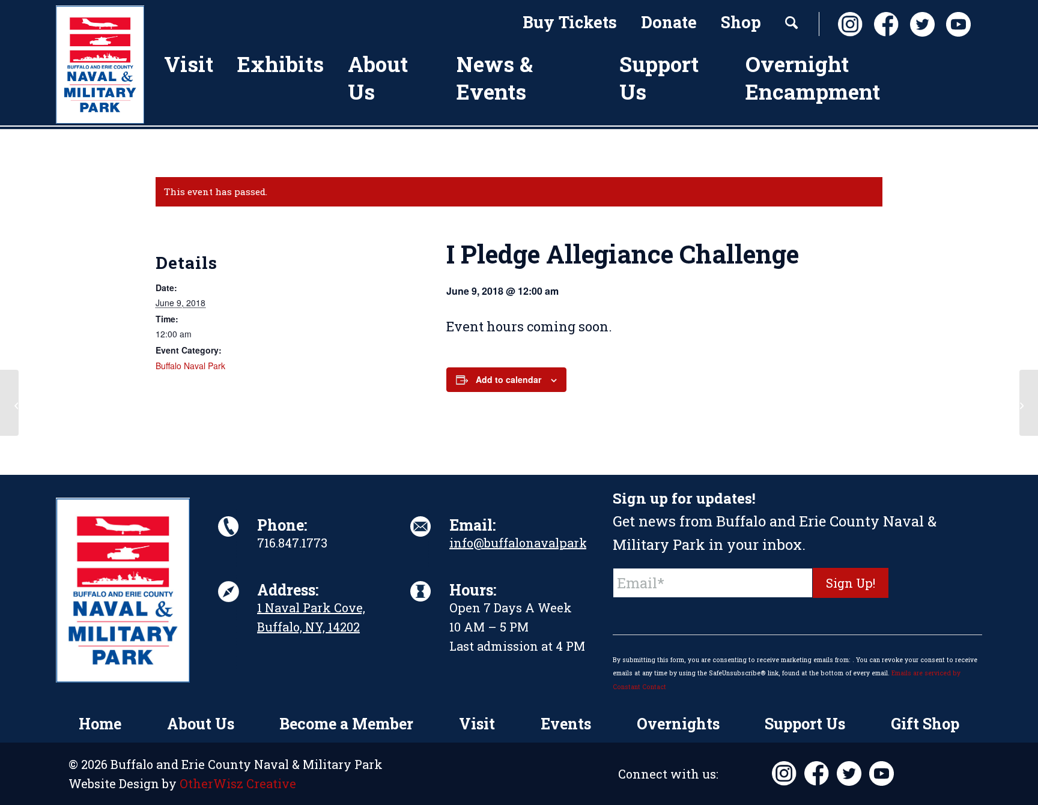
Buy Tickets (570, 21)
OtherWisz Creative (238, 783)
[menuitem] (570, 24)
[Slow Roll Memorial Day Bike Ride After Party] (9, 403)
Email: (472, 525)
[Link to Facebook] (883, 24)
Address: (287, 590)
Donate (669, 21)
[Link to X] (919, 24)
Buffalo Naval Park (190, 366)
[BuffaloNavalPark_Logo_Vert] (100, 64)
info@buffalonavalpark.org (529, 542)
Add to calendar (508, 379)
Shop (741, 21)
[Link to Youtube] (955, 24)
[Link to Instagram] (847, 24)
